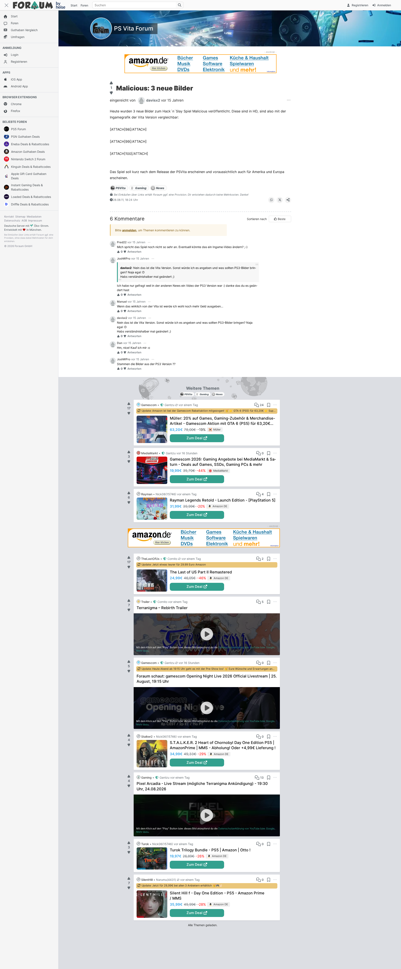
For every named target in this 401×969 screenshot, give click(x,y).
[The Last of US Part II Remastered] (153, 580)
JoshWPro (123, 258)
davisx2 (122, 318)
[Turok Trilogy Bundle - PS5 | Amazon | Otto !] (153, 858)
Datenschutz (12, 220)
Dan (119, 343)
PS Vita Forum (133, 28)
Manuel (122, 301)
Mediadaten (34, 216)
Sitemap (20, 216)
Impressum (35, 220)
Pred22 (122, 242)
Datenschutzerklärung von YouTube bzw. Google (246, 647)
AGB (24, 220)
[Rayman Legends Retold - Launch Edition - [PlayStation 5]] (153, 509)
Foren (84, 5)
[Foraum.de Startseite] (41, 5)
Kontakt (9, 216)
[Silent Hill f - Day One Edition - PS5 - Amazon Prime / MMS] (153, 904)
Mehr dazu (142, 650)
